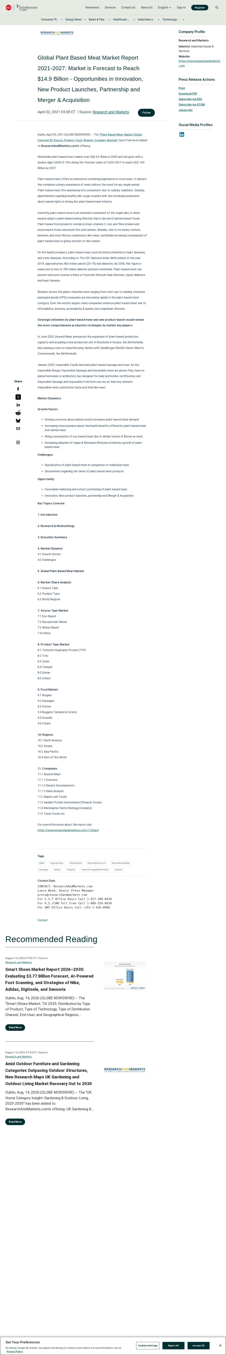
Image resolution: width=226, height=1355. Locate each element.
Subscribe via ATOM (192, 104)
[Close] (220, 1345)
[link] (92, 7)
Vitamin (118, 869)
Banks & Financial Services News (97, 19)
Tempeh (71, 869)
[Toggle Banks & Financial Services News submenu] (109, 19)
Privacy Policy (15, 1351)
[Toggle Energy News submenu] (85, 19)
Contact (43, 920)
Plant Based (76, 863)
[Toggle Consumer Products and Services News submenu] (62, 19)
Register (200, 7)
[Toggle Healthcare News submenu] (134, 19)
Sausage (43, 869)
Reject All (173, 1345)
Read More (15, 1027)
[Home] (21, 7)
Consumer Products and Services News (50, 19)
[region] (113, 1346)
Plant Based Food (97, 863)
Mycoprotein (56, 863)
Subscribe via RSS (190, 99)
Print (182, 88)
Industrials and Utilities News (146, 19)
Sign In (181, 7)
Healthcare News (122, 19)
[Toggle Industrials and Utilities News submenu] (158, 19)
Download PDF (188, 93)
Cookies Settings (147, 1345)
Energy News (74, 19)
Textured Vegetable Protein (95, 869)
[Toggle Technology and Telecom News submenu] (183, 19)
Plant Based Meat (120, 863)
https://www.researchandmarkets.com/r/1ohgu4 (68, 830)
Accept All (198, 1345)
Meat (41, 863)
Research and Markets (111, 112)
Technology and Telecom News (171, 19)
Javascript (186, 110)
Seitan (57, 869)
